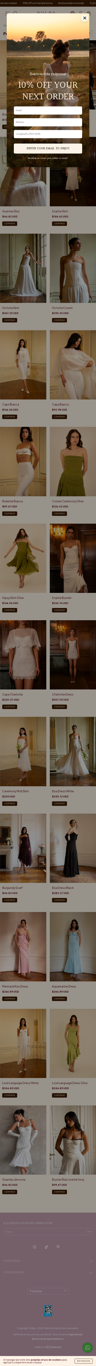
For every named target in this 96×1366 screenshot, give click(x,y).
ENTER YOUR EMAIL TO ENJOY (48, 148)
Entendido (83, 1361)
